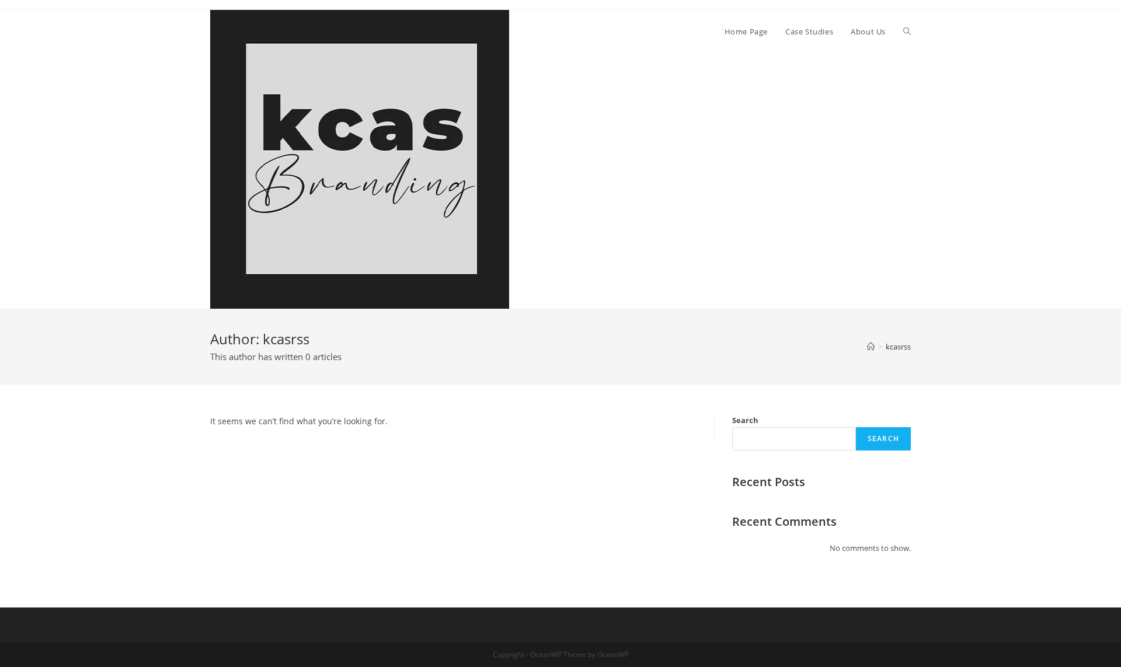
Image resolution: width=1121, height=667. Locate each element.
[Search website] (907, 31)
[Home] (871, 346)
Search (745, 420)
